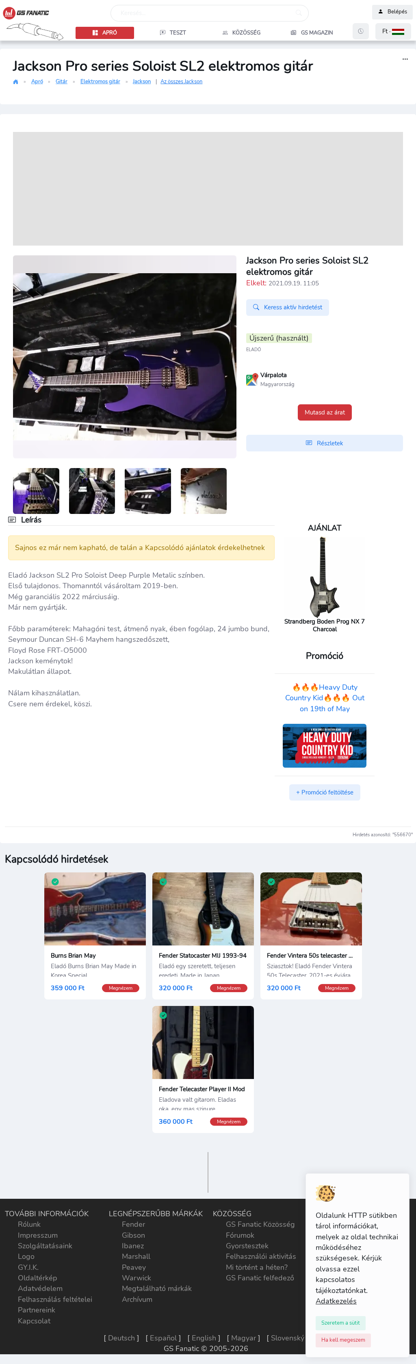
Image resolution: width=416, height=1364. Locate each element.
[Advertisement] (208, 189)
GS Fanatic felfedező (260, 1278)
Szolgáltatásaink (45, 1246)
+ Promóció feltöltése (324, 792)
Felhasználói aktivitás (261, 1256)
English (204, 1338)
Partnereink (36, 1310)
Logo (26, 1256)
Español (163, 1338)
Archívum (137, 1299)
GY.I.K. (28, 1267)
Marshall (136, 1256)
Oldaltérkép (37, 1278)
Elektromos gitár (100, 81)
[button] (393, 31)
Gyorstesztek (247, 1246)
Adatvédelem (40, 1288)
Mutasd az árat (325, 412)
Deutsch (121, 1338)
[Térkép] (252, 378)
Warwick (136, 1278)
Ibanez (133, 1246)
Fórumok (240, 1235)
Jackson (142, 81)
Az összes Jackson (181, 81)
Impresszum (38, 1235)
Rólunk (29, 1224)
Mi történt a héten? (257, 1267)
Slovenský (287, 1338)
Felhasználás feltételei (55, 1299)
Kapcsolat (34, 1321)
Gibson (133, 1235)
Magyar (243, 1338)
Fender (133, 1224)
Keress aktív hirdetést (292, 307)
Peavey (134, 1267)
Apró (37, 81)
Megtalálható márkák (157, 1288)
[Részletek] (405, 59)
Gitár (61, 81)
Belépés (397, 12)
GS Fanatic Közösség (260, 1224)
